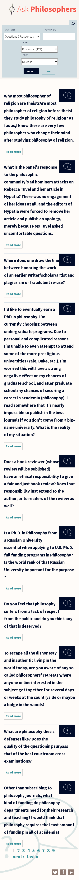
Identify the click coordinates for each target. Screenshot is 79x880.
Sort (25, 54)
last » (32, 857)
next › (18, 857)
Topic (26, 42)
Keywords (50, 29)
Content (10, 29)
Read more (14, 152)
